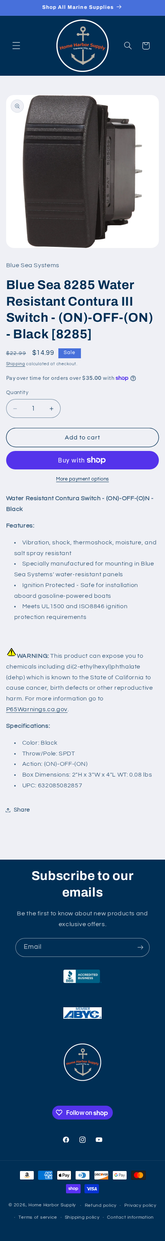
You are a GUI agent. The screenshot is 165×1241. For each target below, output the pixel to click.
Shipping (15, 364)
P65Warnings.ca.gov (37, 709)
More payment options (82, 479)
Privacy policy (140, 1205)
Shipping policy (82, 1217)
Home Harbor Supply (52, 1205)
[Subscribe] (140, 947)
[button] (16, 46)
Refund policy (101, 1205)
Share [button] (22, 810)
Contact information (130, 1217)
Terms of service (37, 1217)
